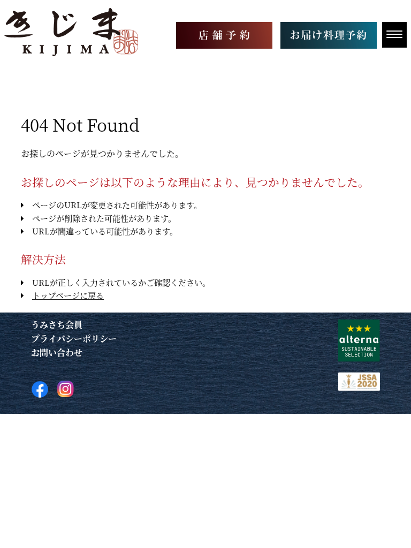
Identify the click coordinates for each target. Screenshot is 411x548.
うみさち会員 (56, 324)
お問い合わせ (56, 352)
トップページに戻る (68, 295)
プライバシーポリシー (74, 338)
